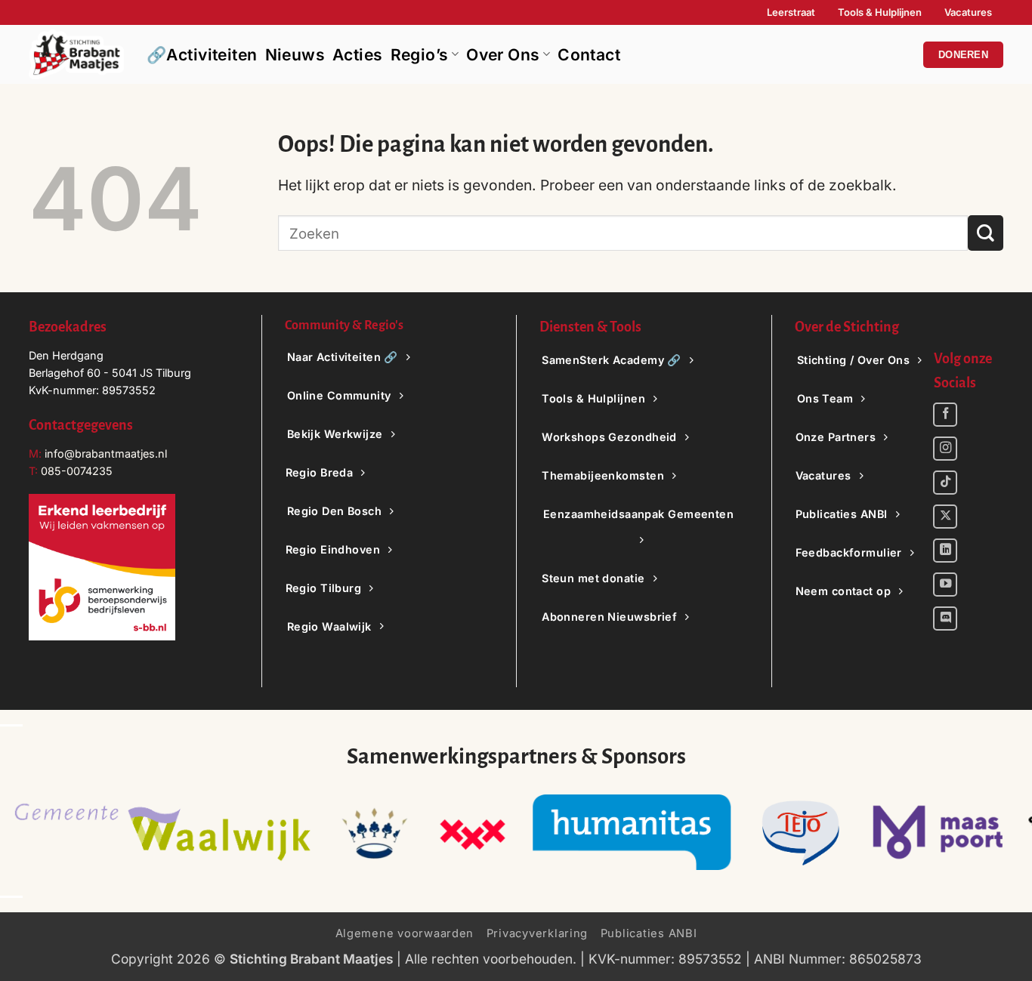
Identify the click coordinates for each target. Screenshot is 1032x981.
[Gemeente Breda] (472, 832)
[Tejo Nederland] (801, 832)
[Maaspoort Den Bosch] (938, 832)
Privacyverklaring (538, 933)
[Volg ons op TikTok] (945, 482)
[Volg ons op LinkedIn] (945, 550)
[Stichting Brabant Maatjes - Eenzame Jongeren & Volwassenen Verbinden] (76, 54)
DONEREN (963, 54)
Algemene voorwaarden (404, 933)
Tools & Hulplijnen (880, 12)
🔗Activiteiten (202, 54)
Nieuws (295, 54)
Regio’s (420, 54)
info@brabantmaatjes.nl (104, 453)
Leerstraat (791, 12)
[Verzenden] (985, 233)
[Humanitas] (632, 832)
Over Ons (502, 54)
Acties (357, 54)
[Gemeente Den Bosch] (374, 832)
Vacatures (968, 12)
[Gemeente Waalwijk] (162, 832)
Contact (589, 54)
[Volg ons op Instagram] (945, 449)
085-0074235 (77, 470)
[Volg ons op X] (945, 516)
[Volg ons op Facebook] (945, 415)
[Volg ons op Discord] (945, 618)
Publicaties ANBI (649, 933)
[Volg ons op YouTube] (945, 584)
